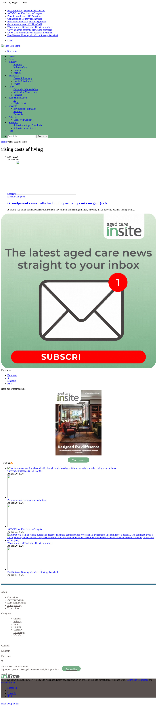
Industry (13, 61)
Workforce (14, 75)
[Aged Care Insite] (10, 45)
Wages (16, 84)
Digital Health (20, 103)
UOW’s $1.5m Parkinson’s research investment (30, 32)
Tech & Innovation (18, 97)
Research (17, 95)
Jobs (11, 130)
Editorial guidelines (16, 602)
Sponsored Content (22, 119)
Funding (17, 64)
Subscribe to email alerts (25, 128)
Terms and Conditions (137, 680)
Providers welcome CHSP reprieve (24, 16)
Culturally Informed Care (25, 89)
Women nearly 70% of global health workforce (30, 27)
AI (14, 100)
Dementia (18, 114)
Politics (17, 72)
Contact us (12, 597)
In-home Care (20, 67)
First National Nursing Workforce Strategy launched (32, 35)
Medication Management (25, 92)
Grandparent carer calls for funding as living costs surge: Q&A (57, 203)
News (11, 59)
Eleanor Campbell (16, 196)
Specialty (13, 106)
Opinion (17, 70)
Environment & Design (24, 108)
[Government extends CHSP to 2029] (61, 468)
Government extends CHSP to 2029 (24, 24)
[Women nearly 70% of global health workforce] (81, 540)
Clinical (12, 86)
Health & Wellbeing (23, 81)
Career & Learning (22, 78)
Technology (19, 632)
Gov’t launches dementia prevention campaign (29, 30)
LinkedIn (5, 651)
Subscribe (13, 122)
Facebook (6, 656)
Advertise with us (15, 600)
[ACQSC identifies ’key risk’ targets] (24, 526)
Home (4, 141)
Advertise (13, 117)
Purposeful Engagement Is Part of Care (26, 10)
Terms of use (13, 608)
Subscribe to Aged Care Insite (27, 125)
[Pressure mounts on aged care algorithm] (24, 497)
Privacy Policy (14, 605)
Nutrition (17, 111)
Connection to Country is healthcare (24, 18)
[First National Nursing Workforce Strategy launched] (24, 569)
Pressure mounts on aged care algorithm (26, 21)
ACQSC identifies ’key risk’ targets (24, 13)
